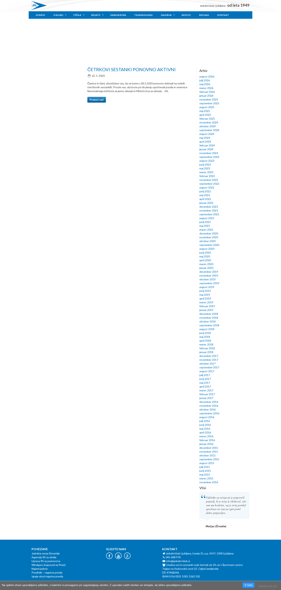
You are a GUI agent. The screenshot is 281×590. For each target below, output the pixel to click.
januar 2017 (206, 398)
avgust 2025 (206, 107)
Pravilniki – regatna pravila (47, 572)
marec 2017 (206, 390)
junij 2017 (205, 378)
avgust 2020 (206, 248)
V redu (248, 585)
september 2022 (209, 183)
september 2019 (209, 283)
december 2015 (208, 447)
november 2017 (208, 359)
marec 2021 (206, 229)
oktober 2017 (207, 363)
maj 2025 (204, 111)
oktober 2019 (207, 279)
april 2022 (205, 199)
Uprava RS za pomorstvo (46, 561)
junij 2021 (205, 222)
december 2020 (208, 233)
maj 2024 (204, 137)
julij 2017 (204, 375)
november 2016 (208, 405)
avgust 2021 (206, 218)
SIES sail (204, 15)
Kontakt (223, 15)
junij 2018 (205, 333)
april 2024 (205, 141)
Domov (40, 15)
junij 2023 (205, 164)
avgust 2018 (206, 329)
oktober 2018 (207, 321)
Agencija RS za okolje (44, 557)
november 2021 (208, 210)
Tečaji (77, 15)
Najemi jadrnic (40, 568)
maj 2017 (204, 382)
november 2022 (208, 179)
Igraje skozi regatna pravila (47, 576)
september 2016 (209, 413)
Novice (186, 15)
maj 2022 (204, 195)
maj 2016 (204, 428)
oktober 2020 (207, 241)
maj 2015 (204, 474)
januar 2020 (206, 267)
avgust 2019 (206, 287)
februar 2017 (207, 394)
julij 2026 (204, 80)
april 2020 (205, 260)
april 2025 (205, 114)
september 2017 (209, 367)
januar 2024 (206, 149)
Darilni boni (118, 15)
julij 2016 (204, 421)
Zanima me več (267, 585)
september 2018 (209, 325)
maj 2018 (204, 336)
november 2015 (208, 451)
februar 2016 (207, 440)
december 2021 (208, 206)
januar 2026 (206, 95)
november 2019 (208, 275)
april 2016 (205, 432)
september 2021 (209, 214)
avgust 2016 (206, 417)
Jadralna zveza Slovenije (46, 553)
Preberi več (97, 99)
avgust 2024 (206, 133)
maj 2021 (204, 225)
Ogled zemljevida (208, 568)
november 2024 (208, 122)
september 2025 (209, 103)
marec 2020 (206, 264)
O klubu (58, 15)
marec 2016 (206, 436)
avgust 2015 (206, 463)
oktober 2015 (207, 455)
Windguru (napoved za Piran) (49, 564)
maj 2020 (204, 256)
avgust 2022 (206, 187)
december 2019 (208, 271)
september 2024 (209, 130)
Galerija (166, 15)
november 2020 (208, 237)
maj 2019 (204, 294)
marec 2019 (206, 302)
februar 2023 (207, 176)
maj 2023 (204, 168)
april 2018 (205, 340)
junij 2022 (205, 191)
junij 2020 (205, 252)
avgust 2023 (206, 160)
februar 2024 (207, 145)
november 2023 (208, 153)
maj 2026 (204, 84)
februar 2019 (207, 306)
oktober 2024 (207, 126)
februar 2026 (207, 91)
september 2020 (209, 244)
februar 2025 (207, 118)
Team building (143, 15)
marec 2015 (206, 478)
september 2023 (209, 156)
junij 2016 (205, 424)
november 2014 (208, 482)
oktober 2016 (207, 409)
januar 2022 (206, 202)
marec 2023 (206, 172)
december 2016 (208, 401)
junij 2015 (205, 470)
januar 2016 (206, 444)
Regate (95, 15)
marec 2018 (206, 344)
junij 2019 (205, 290)
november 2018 (208, 317)
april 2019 (205, 298)
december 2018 (208, 313)
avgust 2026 (206, 76)
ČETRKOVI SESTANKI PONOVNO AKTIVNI (131, 69)
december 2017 (208, 355)
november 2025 (208, 99)
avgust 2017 (206, 371)
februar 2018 (207, 348)
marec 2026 (206, 88)
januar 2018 (206, 352)
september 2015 (209, 459)
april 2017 (205, 386)
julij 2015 (204, 466)
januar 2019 (206, 310)
